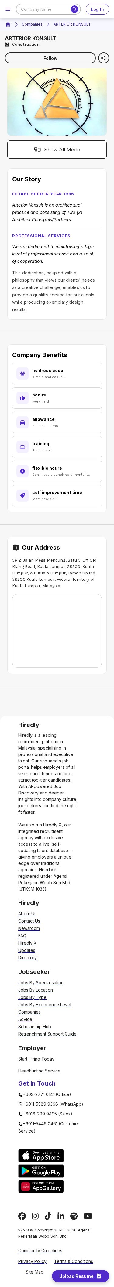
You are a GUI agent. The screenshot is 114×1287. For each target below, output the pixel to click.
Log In (97, 9)
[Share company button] (103, 57)
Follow (50, 58)
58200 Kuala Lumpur (33, 579)
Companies (32, 24)
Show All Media (62, 149)
